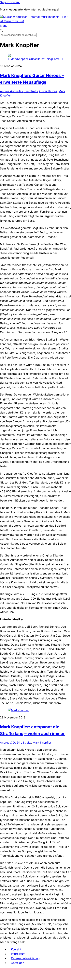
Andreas (5, 91)
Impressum (18, 954)
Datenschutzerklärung (25, 958)
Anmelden (17, 962)
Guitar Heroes (48, 91)
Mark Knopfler (42, 742)
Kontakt (16, 949)
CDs (13, 742)
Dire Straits (30, 91)
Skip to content (10, 2)
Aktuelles (17, 91)
